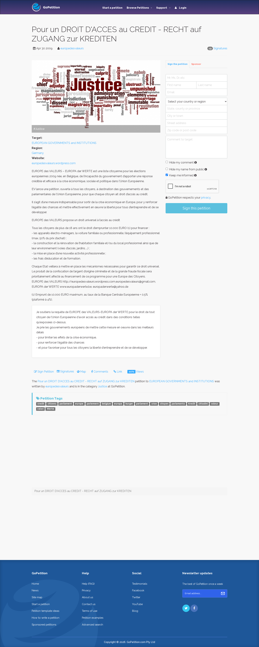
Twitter (136, 597)
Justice (102, 386)
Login (182, 7)
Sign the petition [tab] (177, 64)
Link (119, 371)
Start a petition (112, 7)
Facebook (138, 590)
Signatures (220, 48)
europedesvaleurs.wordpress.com (54, 163)
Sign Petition (45, 371)
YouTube (137, 604)
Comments (100, 371)
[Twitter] (186, 608)
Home (35, 583)
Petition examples (92, 617)
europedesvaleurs (72, 48)
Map (82, 371)
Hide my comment (181, 162)
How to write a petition (45, 617)
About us (87, 597)
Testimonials (139, 583)
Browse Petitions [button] (138, 7)
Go (223, 593)
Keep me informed (181, 175)
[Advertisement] (196, 245)
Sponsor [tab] (196, 64)
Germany (38, 153)
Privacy (86, 590)
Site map (37, 597)
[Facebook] (194, 608)
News (35, 590)
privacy (205, 197)
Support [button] (162, 7)
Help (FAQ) (88, 583)
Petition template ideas (45, 610)
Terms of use (89, 610)
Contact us (88, 604)
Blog (135, 610)
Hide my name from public (186, 169)
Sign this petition (196, 208)
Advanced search (92, 624)
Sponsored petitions (44, 624)
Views (136, 371)
